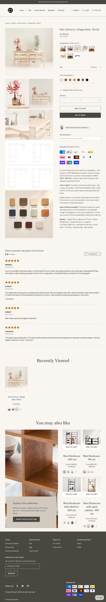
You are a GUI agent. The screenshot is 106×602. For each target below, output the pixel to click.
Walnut (66, 80)
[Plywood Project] (10, 10)
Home (7, 23)
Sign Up (11, 573)
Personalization (65, 135)
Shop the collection (26, 519)
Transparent (61, 80)
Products (13, 23)
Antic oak (78, 80)
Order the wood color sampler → (77, 127)
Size (61, 67)
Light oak (74, 80)
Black (87, 80)
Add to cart (72, 447)
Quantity (63, 96)
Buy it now (80, 115)
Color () (66, 75)
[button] (75, 10)
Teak (83, 80)
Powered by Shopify (11, 599)
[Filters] (86, 254)
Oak (70, 80)
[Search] (73, 10)
